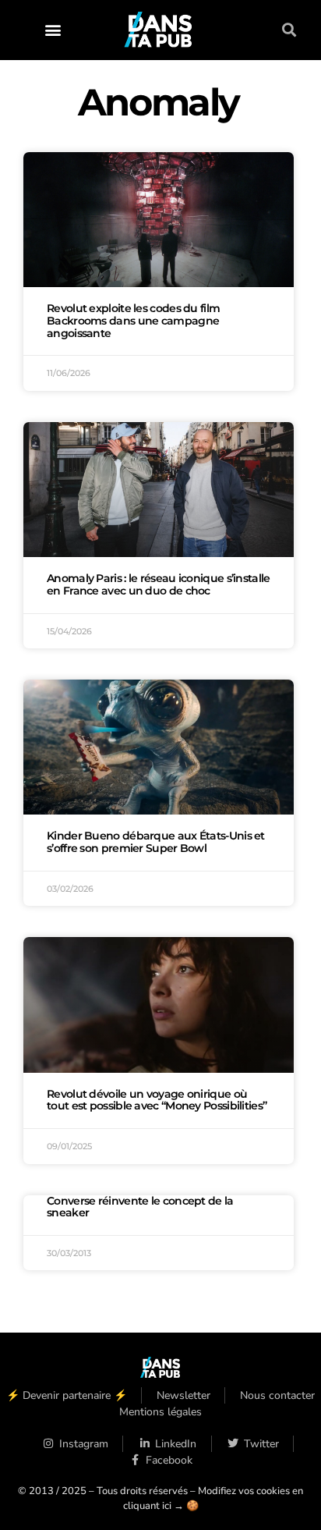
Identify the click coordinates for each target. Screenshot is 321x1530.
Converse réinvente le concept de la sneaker (140, 1207)
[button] (52, 30)
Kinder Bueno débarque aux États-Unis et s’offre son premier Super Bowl (156, 842)
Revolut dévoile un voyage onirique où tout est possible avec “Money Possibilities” (156, 1100)
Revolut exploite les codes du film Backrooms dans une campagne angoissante (133, 320)
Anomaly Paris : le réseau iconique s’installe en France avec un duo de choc (158, 584)
